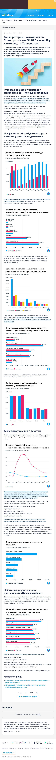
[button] (37, 692)
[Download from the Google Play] (49, 742)
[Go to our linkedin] (25, 742)
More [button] (3, 22)
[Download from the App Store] (38, 742)
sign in (38, 714)
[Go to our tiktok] (29, 742)
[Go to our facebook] (12, 742)
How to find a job (7, 20)
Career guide (18, 20)
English (4, 743)
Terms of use (49, 748)
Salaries (45, 20)
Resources (5, 748)
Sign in (50, 15)
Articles (25, 20)
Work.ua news (34, 748)
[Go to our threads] (16, 742)
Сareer (27, 748)
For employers (48, 11)
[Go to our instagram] (21, 742)
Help (42, 748)
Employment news (35, 20)
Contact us (13, 748)
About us (20, 748)
